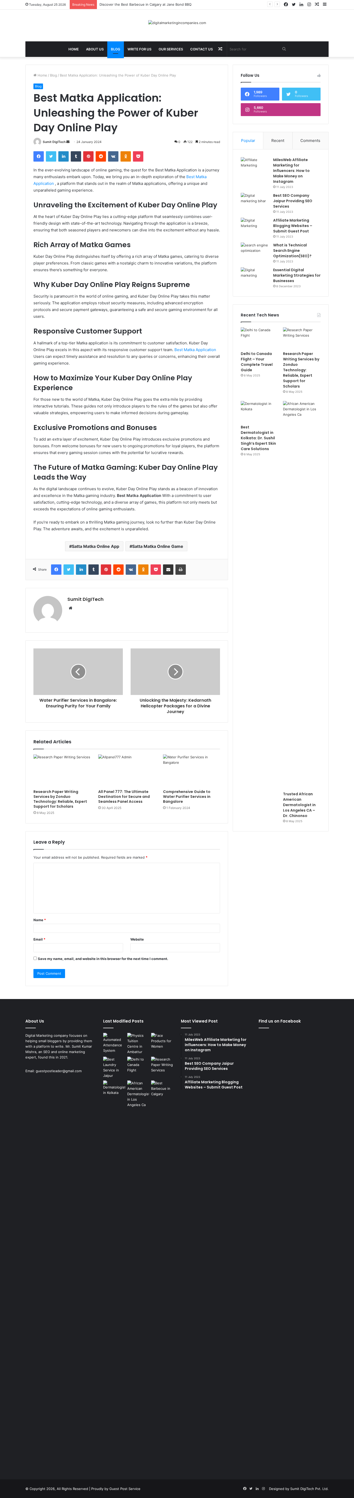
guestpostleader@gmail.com (59, 1071)
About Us (95, 49)
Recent (277, 140)
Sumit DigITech (54, 142)
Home (73, 49)
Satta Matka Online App (95, 546)
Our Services (171, 49)
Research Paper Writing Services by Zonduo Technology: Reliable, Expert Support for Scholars (60, 799)
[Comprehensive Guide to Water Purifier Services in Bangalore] (191, 770)
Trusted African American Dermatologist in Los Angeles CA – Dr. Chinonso (299, 804)
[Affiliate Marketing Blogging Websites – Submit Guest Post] (255, 227)
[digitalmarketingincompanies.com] (177, 23)
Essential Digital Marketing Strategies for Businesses (297, 275)
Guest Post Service (124, 1489)
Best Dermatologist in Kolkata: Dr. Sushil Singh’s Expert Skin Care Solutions (258, 438)
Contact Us (201, 49)
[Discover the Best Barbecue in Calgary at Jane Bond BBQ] (162, 1088)
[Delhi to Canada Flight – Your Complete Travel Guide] (259, 338)
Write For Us (139, 49)
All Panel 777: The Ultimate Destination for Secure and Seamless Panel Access (124, 796)
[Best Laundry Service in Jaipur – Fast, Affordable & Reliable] (114, 1067)
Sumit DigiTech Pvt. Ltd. (309, 1489)
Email (39, 939)
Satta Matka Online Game (157, 546)
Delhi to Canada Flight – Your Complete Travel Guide (257, 362)
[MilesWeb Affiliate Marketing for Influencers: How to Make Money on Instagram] (255, 167)
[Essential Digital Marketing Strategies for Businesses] (255, 277)
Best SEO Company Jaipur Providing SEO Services (292, 201)
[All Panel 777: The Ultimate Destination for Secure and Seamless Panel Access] (126, 770)
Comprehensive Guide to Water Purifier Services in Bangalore (186, 796)
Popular (248, 140)
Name (39, 920)
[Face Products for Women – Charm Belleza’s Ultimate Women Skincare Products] (162, 1041)
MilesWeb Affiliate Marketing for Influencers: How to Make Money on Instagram (291, 170)
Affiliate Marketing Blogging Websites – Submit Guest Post (292, 226)
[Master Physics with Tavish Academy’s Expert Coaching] (138, 1044)
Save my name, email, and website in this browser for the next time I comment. (103, 959)
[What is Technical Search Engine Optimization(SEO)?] (255, 252)
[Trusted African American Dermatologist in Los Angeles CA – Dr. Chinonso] (302, 595)
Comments (310, 140)
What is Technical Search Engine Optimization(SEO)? (292, 251)
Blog (115, 49)
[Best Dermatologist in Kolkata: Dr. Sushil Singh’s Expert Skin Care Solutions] (259, 411)
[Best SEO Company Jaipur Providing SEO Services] (255, 202)
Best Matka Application (195, 349)
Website (137, 939)
